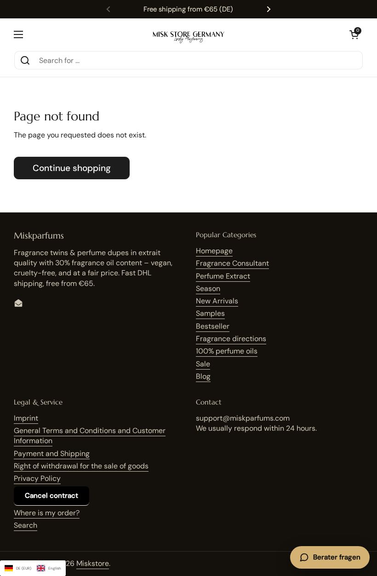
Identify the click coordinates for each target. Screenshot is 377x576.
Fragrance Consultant (232, 263)
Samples (210, 313)
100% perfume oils (226, 351)
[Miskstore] (188, 34)
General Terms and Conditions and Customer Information (90, 435)
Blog (203, 376)
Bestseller (212, 326)
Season (208, 288)
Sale (203, 364)
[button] (354, 34)
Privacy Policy (37, 478)
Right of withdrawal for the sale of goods (81, 466)
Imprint (26, 418)
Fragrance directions (231, 338)
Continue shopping (72, 168)
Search (25, 525)
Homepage (214, 251)
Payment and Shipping (52, 453)
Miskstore (92, 563)
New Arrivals (217, 301)
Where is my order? (47, 513)
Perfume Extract (223, 276)
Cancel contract (51, 495)
